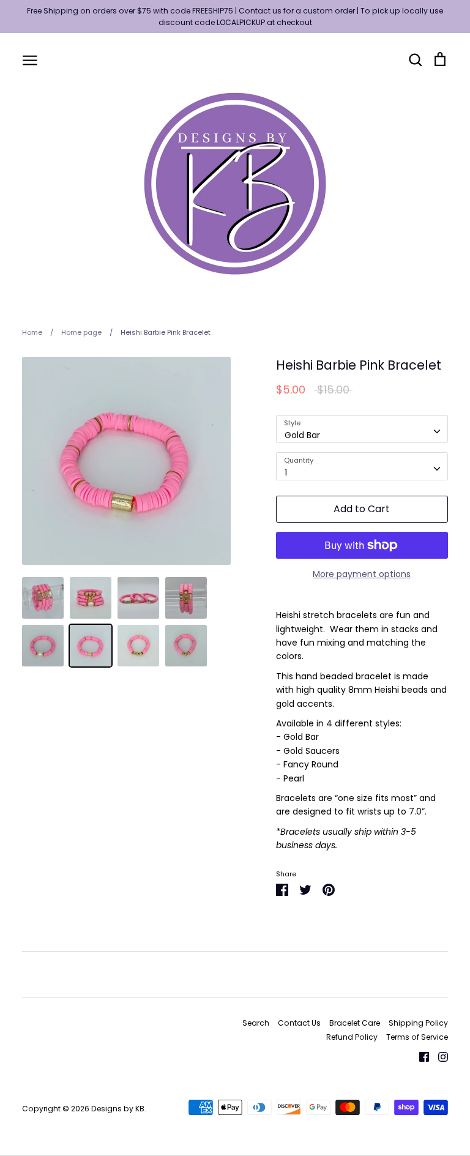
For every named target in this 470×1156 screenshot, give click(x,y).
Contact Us (299, 1023)
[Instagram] (438, 1056)
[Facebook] (419, 1056)
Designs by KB (117, 1108)
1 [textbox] (286, 472)
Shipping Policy (418, 1023)
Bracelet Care (354, 1023)
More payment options (362, 574)
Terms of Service (417, 1037)
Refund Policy (352, 1037)
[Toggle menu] (30, 59)
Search (255, 1023)
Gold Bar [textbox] (302, 435)
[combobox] (362, 429)
